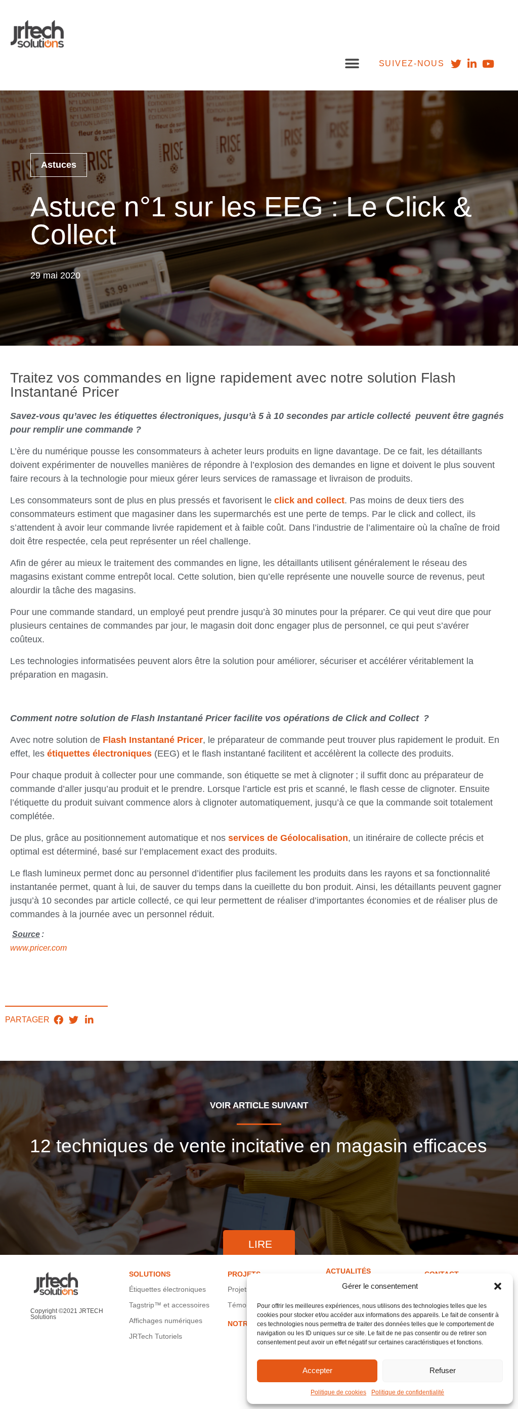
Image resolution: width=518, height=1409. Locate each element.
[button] (498, 1286)
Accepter (317, 1370)
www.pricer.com (38, 948)
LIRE (260, 1244)
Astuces (58, 165)
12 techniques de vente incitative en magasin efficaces (258, 1146)
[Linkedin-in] (472, 63)
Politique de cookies (338, 1392)
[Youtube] (488, 63)
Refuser (442, 1370)
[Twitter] (455, 63)
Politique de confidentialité (407, 1392)
